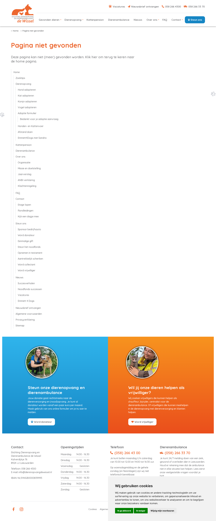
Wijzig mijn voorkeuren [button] (162, 510)
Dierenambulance (118, 19)
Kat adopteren (26, 95)
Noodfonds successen (30, 289)
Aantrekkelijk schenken (30, 258)
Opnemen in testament (30, 252)
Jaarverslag (24, 174)
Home (16, 72)
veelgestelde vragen (177, 472)
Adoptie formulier (27, 113)
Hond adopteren (27, 89)
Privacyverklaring (25, 319)
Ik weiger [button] (140, 510)
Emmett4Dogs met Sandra (32, 137)
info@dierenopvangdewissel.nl (35, 472)
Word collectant (26, 264)
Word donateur (26, 235)
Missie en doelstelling (29, 168)
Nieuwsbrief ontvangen (145, 6)
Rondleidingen (25, 210)
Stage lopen (24, 204)
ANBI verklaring (26, 180)
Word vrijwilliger (26, 270)
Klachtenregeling (27, 185)
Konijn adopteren (27, 101)
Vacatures (119, 6)
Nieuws (138, 19)
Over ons (151, 19)
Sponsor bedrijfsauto (29, 229)
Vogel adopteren (27, 107)
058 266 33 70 (196, 6)
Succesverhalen (26, 283)
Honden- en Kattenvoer (30, 126)
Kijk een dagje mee (28, 216)
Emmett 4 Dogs (26, 300)
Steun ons (196, 19)
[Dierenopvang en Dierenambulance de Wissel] (23, 13)
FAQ (164, 19)
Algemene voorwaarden (29, 313)
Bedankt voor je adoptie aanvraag (39, 119)
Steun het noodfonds (29, 246)
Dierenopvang (73, 19)
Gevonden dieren (49, 19)
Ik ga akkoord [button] (124, 510)
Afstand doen (25, 132)
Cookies (92, 509)
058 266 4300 (173, 6)
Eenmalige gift (25, 241)
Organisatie (24, 162)
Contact (176, 19)
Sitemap (20, 325)
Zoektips (20, 78)
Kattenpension (95, 19)
